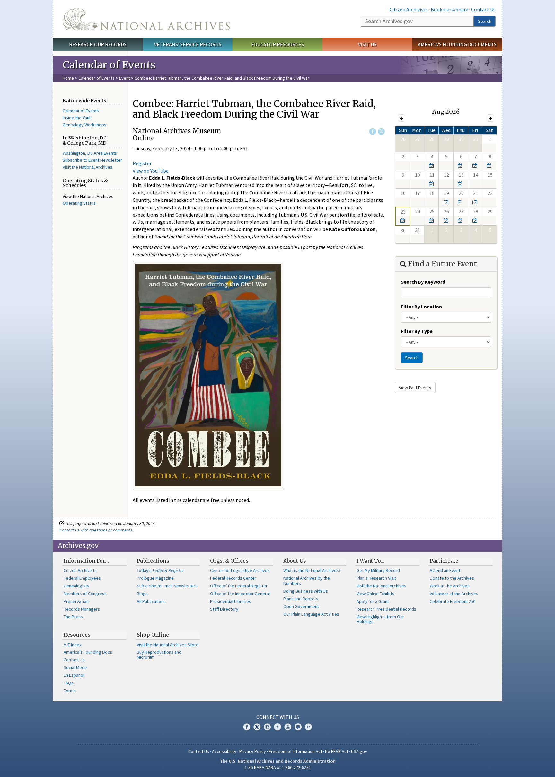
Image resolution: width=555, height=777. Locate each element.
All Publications (151, 601)
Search (484, 21)
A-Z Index (72, 645)
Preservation (76, 601)
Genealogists (76, 586)
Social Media (76, 667)
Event (124, 78)
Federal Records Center (233, 578)
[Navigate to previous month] (401, 118)
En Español (74, 675)
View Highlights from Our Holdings (380, 619)
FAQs (69, 683)
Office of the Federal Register (239, 586)
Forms (70, 690)
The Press (73, 617)
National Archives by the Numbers (306, 580)
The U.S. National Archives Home (146, 19)
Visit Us (367, 44)
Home (68, 78)
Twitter (381, 131)
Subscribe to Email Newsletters (167, 586)
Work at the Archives (450, 586)
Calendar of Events (96, 78)
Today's (160, 570)
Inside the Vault (77, 118)
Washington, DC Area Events (90, 153)
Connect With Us (277, 717)
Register (142, 163)
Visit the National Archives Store (167, 645)
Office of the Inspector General (240, 593)
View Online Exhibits (375, 593)
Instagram (267, 727)
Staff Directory (224, 609)
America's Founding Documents (457, 44)
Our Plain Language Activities (311, 614)
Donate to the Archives (452, 578)
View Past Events (415, 387)
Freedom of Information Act (295, 751)
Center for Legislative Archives (240, 570)
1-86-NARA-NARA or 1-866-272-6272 (278, 767)
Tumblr (277, 727)
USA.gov (359, 751)
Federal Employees (82, 578)
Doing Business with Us (305, 591)
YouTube (288, 727)
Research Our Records (98, 44)
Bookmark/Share (449, 9)
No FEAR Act (336, 751)
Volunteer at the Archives (454, 593)
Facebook (372, 131)
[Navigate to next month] (490, 118)
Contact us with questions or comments (95, 530)
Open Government (301, 606)
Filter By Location (421, 306)
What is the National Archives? (312, 570)
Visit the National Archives (87, 167)
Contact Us (483, 9)
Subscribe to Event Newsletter (92, 160)
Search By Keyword (423, 282)
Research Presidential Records (386, 609)
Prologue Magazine (155, 578)
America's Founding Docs (88, 652)
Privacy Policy (252, 751)
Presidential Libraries (230, 601)
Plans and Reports (300, 599)
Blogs (142, 593)
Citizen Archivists (409, 9)
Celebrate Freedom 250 (452, 601)
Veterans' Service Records (187, 44)
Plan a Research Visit (376, 578)
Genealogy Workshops (84, 125)
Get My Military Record (378, 570)
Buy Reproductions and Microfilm (159, 654)
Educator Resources (277, 44)
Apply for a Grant (373, 601)
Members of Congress (85, 593)
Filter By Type (417, 331)
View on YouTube (151, 170)
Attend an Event (445, 570)
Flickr (308, 727)
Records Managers (82, 609)
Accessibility (224, 751)
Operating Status (79, 203)
